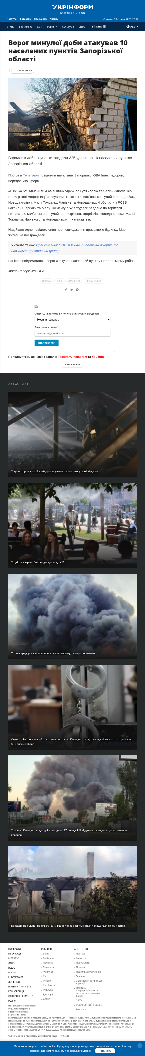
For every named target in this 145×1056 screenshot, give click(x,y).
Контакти (81, 958)
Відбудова (48, 958)
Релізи (12, 1000)
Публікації (14, 953)
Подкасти (14, 949)
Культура (68, 26)
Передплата (82, 962)
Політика (48, 962)
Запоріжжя (74, 281)
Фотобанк (25, 19)
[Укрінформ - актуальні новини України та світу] (72, 7)
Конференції (16, 991)
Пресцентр (40, 19)
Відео (11, 968)
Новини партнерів (20, 986)
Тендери (80, 976)
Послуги (12, 19)
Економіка (26, 26)
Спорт (83, 26)
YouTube (98, 356)
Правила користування (88, 971)
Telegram (64, 356)
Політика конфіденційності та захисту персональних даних (88, 992)
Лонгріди (14, 982)
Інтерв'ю (13, 958)
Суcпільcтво (49, 985)
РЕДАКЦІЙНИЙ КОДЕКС (89, 1005)
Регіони (52, 26)
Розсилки (81, 1009)
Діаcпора (48, 994)
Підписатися (46, 342)
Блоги (12, 972)
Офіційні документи (20, 996)
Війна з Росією (93, 281)
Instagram (80, 356)
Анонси (54, 19)
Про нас (80, 953)
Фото (11, 963)
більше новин (72, 364)
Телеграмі (31, 175)
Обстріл (46, 281)
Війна (11, 26)
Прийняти (105, 1050)
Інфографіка (15, 977)
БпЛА (13, 197)
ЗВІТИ (79, 1000)
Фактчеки (48, 971)
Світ (39, 26)
